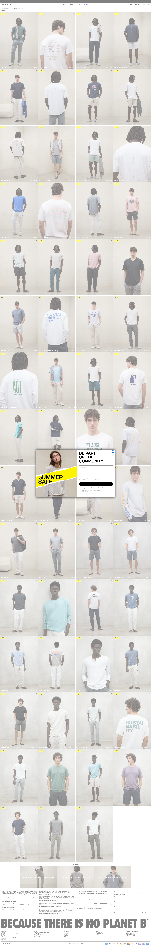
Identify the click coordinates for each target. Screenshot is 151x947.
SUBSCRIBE (96, 484)
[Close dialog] (113, 451)
